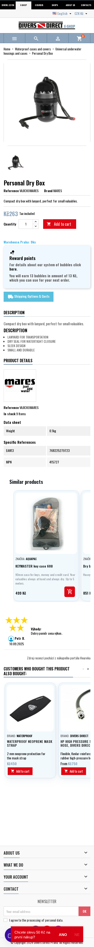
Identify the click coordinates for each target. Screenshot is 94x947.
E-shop (23, 5)
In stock (9, 414)
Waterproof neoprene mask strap (29, 743)
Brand (48, 191)
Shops (55, 5)
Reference (11, 191)
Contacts (86, 5)
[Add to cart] (69, 591)
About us (70, 5)
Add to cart (59, 224)
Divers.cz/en (8, 5)
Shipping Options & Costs (28, 297)
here (13, 269)
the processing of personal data (42, 920)
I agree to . (36, 920)
